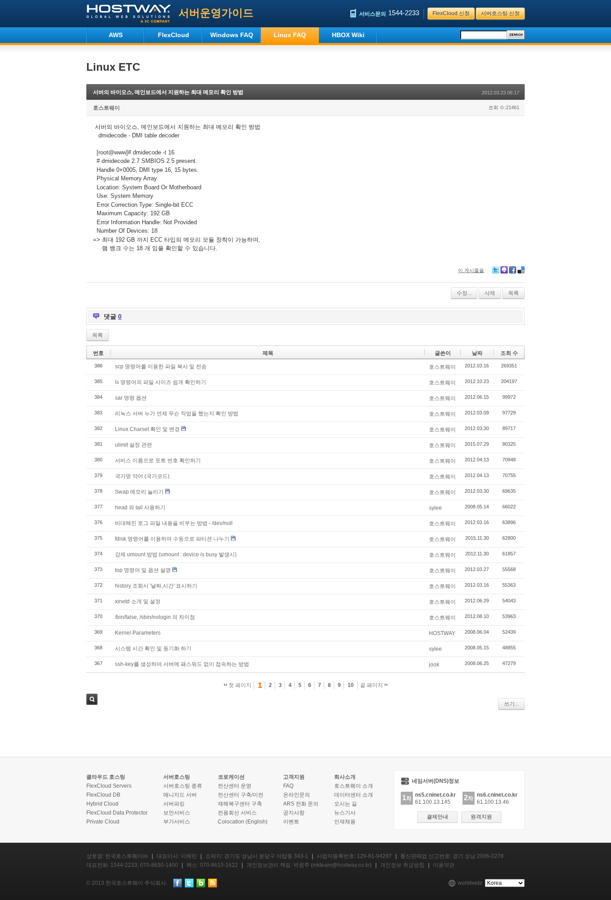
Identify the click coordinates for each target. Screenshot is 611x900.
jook (434, 664)
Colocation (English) (242, 822)
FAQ (288, 786)
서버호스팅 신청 (500, 13)
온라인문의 (296, 795)
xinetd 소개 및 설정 (138, 601)
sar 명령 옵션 (131, 398)
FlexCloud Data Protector (117, 813)
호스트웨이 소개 (353, 786)
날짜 (477, 353)
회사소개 (345, 777)
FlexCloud (173, 34)
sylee (435, 508)
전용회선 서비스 (237, 813)
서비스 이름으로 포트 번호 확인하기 (158, 460)
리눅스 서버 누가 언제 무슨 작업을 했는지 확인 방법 (176, 413)
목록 (513, 293)
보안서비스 (176, 813)
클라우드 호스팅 (105, 777)
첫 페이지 (239, 685)
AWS (116, 34)
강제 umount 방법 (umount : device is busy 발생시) (176, 554)
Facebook (512, 269)
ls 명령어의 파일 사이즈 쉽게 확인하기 (160, 382)
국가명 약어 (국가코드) (142, 476)
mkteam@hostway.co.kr (341, 865)
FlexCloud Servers (109, 786)
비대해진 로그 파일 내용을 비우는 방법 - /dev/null (174, 523)
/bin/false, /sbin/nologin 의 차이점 (155, 617)
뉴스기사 (345, 813)
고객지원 (294, 777)
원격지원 (481, 817)
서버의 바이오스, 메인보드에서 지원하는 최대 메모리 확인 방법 (168, 92)
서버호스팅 (176, 777)
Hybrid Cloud (102, 804)
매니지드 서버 (180, 795)
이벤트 (291, 822)
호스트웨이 (106, 108)
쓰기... (511, 704)
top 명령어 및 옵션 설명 (143, 570)
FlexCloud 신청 (451, 13)
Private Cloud (102, 822)
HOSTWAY (442, 633)
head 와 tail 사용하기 (140, 507)
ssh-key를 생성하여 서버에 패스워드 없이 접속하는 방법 (182, 664)
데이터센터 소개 (353, 795)
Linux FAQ (290, 34)
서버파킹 (174, 804)
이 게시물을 (471, 270)
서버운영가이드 (216, 13)
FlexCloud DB (103, 795)
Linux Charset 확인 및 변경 (147, 429)
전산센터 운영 (234, 786)
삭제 (489, 293)
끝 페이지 (372, 685)
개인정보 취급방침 (402, 865)
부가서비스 (176, 822)
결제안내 (437, 817)
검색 (92, 699)
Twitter (495, 269)
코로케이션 (231, 777)
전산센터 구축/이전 (240, 795)
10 (351, 685)
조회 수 (509, 353)
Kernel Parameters (138, 633)
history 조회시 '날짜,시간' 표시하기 (156, 586)
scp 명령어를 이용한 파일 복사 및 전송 (161, 366)
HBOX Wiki (348, 34)
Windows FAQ (231, 34)
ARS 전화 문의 (300, 804)
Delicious (521, 269)
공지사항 (294, 813)
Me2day (504, 269)
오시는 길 (345, 804)
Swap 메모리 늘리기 (139, 492)
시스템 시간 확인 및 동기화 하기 (153, 648)
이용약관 (443, 865)
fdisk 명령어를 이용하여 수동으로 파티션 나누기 (172, 539)
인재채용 (345, 822)
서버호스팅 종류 (182, 786)
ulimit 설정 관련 (133, 445)
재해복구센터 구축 (240, 804)
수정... (464, 293)
